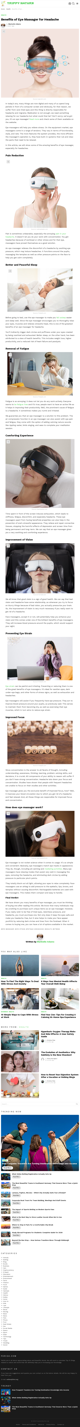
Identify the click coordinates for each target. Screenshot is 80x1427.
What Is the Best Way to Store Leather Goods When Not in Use (37, 1217)
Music (5, 1314)
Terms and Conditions (29, 1424)
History (5, 1295)
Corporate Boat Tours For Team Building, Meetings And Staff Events (39, 1200)
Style (5, 1334)
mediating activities (53, 869)
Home (5, 1299)
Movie (5, 1309)
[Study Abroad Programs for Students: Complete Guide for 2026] (5, 1234)
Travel (4, 1160)
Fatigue (30, 929)
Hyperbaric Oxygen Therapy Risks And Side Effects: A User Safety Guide (58, 1034)
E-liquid (5, 1272)
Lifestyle (6, 1307)
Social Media (7, 1328)
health (49, 929)
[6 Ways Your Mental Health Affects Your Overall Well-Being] (60, 965)
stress (57, 929)
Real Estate (7, 1324)
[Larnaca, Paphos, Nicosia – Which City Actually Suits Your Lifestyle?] (5, 1194)
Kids (4, 1303)
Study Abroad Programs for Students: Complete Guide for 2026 (37, 1233)
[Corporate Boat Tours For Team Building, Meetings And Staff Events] (5, 1203)
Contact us (60, 1424)
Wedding (6, 1343)
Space (5, 1330)
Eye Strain (20, 929)
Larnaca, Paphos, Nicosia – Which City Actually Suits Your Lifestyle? (39, 1193)
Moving (5, 1311)
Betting (5, 1260)
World (5, 1345)
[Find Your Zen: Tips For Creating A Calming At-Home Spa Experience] (60, 998)
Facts (5, 1280)
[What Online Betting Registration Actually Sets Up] (5, 1176)
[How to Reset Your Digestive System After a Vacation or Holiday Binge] (20, 1085)
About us (41, 1424)
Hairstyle (6, 1291)
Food (5, 1284)
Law (4, 1305)
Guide (5, 1289)
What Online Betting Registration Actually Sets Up (31, 1174)
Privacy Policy (50, 1424)
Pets (4, 1318)
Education (6, 1274)
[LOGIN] (70, 3)
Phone (5, 1320)
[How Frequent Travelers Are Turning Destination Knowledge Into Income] (40, 1143)
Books (5, 1264)
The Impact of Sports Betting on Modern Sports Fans (33, 1209)
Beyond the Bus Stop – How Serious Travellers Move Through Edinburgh (40, 1240)
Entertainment (8, 1276)
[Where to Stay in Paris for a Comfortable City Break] (5, 1226)
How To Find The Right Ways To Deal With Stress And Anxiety (20, 982)
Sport (5, 1332)
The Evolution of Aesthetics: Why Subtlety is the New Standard (58, 1053)
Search (77, 1104)
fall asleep (61, 317)
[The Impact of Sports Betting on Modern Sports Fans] (5, 1211)
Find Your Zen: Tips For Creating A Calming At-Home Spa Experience (58, 1015)
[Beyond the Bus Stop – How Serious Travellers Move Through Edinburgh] (5, 1242)
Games (5, 1287)
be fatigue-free (21, 404)
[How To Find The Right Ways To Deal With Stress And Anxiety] (20, 965)
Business (4, 1011)
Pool (4, 1322)
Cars (4, 1268)
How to (5, 1301)
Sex (4, 1326)
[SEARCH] (73, 3)
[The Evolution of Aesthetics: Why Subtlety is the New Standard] (20, 1061)
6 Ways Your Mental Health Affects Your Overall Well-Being (59, 982)
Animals (6, 1257)
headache (39, 929)
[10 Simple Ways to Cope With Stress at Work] (20, 998)
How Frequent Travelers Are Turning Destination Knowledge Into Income (40, 1390)
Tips (4, 1339)
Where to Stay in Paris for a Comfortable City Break (32, 1225)
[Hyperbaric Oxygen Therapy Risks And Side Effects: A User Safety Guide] (20, 1040)
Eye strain (10, 686)
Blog (4, 1262)
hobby (5, 1297)
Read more (34, 119)
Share (3, 31)
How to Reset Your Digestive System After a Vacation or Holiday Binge (60, 1075)
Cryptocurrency (8, 1270)
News (5, 1316)
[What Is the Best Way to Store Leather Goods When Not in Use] (5, 1219)
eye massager (8, 929)
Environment (7, 1278)
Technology (7, 1336)
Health (3, 978)
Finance (6, 1282)
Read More (16, 1176)
